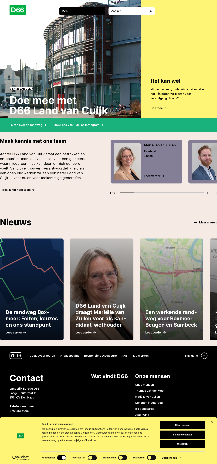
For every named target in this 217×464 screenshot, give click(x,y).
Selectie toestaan (182, 434)
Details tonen (169, 457)
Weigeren (182, 443)
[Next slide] (214, 193)
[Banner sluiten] (212, 422)
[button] (84, 11)
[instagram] (19, 355)
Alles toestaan (182, 425)
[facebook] (12, 355)
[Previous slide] (209, 193)
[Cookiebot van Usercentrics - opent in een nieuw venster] (20, 457)
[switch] (92, 457)
